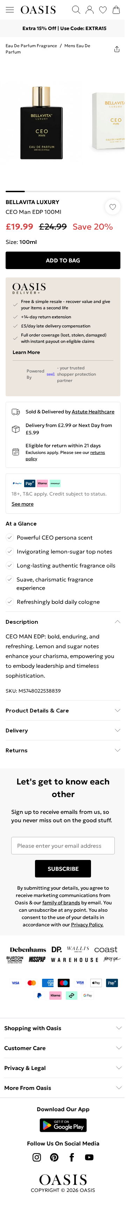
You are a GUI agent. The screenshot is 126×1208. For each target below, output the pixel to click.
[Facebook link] (72, 1157)
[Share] (117, 49)
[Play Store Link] (63, 1125)
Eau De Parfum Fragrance (31, 45)
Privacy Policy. (87, 924)
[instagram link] (37, 1157)
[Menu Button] (10, 10)
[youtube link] (89, 1157)
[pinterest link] (54, 1157)
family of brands (61, 902)
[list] (63, 126)
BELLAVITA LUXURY (32, 201)
